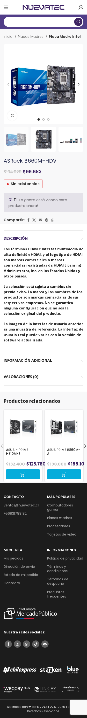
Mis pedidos (13, 558)
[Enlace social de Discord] (45, 644)
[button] (23, 474)
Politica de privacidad (65, 558)
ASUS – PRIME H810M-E (17, 452)
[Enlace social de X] (34, 220)
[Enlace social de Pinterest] (47, 220)
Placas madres (59, 517)
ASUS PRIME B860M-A (63, 452)
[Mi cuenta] (81, 7)
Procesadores (58, 526)
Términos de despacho (57, 581)
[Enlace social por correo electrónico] (40, 220)
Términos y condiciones (57, 568)
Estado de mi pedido (21, 574)
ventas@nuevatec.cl (21, 505)
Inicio (9, 36)
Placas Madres (31, 36)
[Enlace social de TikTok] (35, 644)
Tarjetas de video (61, 534)
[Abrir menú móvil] (6, 7)
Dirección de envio (19, 566)
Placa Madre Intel (65, 36)
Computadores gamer (60, 507)
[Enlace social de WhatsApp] (53, 220)
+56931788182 (15, 513)
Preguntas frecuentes (56, 594)
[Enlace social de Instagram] (17, 644)
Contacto (12, 583)
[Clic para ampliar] (12, 116)
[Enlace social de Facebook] (28, 220)
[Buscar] (78, 22)
